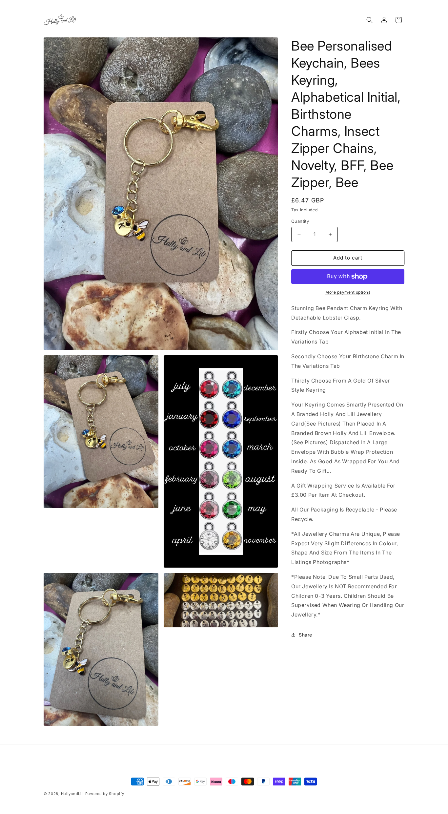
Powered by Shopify (104, 793)
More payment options (347, 292)
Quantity (300, 221)
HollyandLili (72, 793)
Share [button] (305, 634)
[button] (369, 20)
